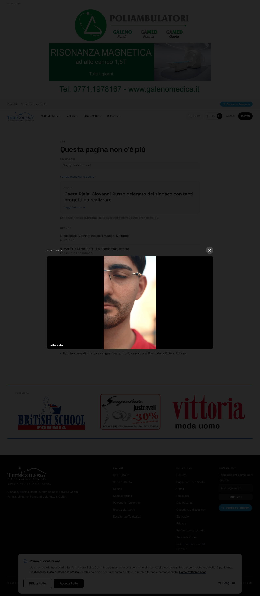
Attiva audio (56, 345)
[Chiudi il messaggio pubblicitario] (209, 250)
